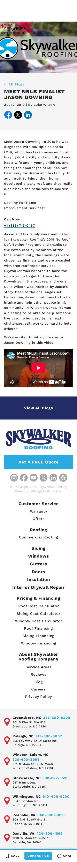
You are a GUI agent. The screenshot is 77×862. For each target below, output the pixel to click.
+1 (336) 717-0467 (19, 225)
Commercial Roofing (38, 537)
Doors (38, 571)
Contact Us (38, 855)
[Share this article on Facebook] (8, 116)
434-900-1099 (49, 833)
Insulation (38, 579)
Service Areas (39, 667)
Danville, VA (23, 833)
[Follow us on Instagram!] (14, 478)
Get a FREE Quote (38, 462)
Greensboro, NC (27, 718)
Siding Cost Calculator (38, 613)
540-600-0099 (51, 815)
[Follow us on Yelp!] (63, 478)
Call (15, 855)
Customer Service (38, 503)
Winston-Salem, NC (30, 755)
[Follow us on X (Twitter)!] (43, 478)
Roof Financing (38, 628)
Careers (38, 689)
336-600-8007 (26, 759)
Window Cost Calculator (38, 621)
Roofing (38, 529)
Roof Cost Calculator (38, 606)
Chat (67, 855)
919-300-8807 (49, 736)
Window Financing (38, 643)
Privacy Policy (38, 696)
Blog (38, 682)
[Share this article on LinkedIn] (28, 116)
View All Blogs (38, 408)
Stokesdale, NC (27, 778)
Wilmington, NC (27, 796)
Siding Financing (38, 636)
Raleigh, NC (23, 736)
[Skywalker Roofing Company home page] (38, 439)
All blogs (16, 84)
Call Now (12, 219)
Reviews (38, 674)
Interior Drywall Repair (38, 587)
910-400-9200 (56, 796)
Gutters (38, 563)
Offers (39, 518)
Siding (38, 548)
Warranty (38, 511)
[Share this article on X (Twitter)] (18, 116)
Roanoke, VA (24, 815)
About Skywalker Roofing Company (38, 656)
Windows (38, 556)
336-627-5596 (55, 778)
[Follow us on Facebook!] (24, 478)
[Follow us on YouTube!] (34, 478)
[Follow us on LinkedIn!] (53, 478)
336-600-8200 (56, 718)
